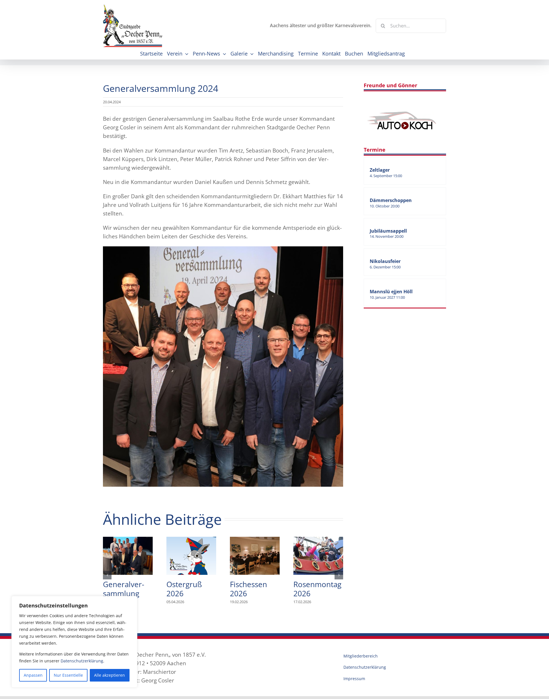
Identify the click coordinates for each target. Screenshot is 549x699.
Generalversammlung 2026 (127, 555)
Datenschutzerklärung (82, 661)
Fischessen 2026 (254, 555)
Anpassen (33, 675)
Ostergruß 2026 (191, 555)
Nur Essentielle (68, 675)
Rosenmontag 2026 (318, 555)
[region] (74, 642)
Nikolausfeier (385, 261)
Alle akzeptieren (109, 675)
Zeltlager (380, 170)
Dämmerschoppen (391, 200)
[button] (107, 575)
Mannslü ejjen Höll (391, 291)
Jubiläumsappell (388, 231)
